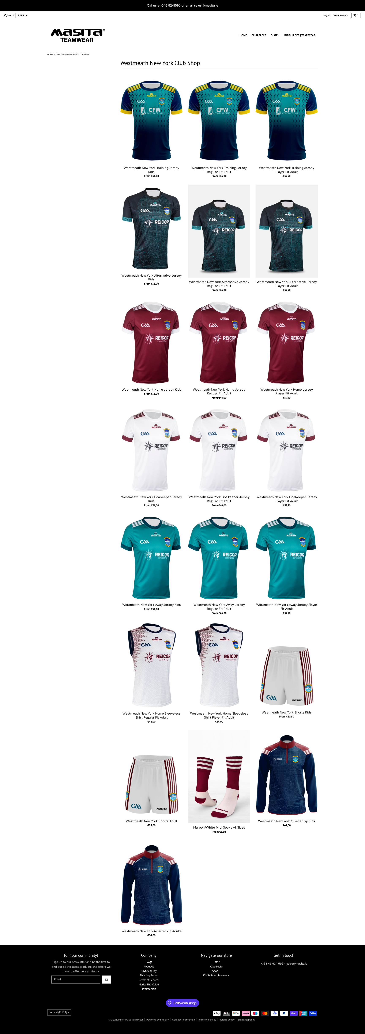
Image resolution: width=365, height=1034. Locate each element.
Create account (340, 15)
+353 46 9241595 (272, 963)
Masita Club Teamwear (130, 1019)
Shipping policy (246, 1019)
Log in (326, 15)
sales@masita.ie (296, 963)
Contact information (183, 1019)
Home (50, 54)
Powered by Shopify (157, 1019)
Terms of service (207, 1019)
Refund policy (226, 1019)
